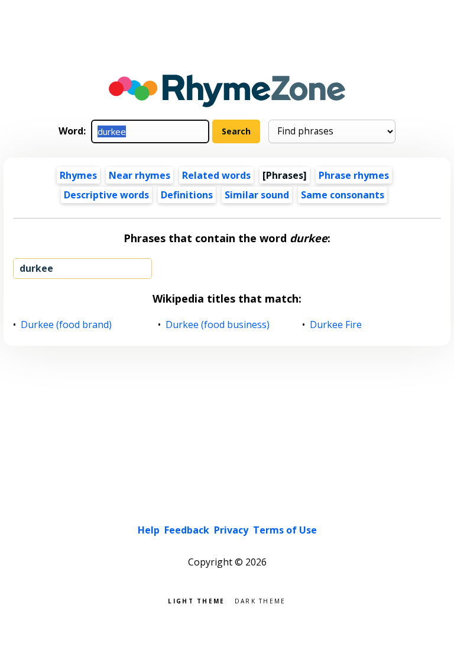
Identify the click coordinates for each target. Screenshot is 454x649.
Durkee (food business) (218, 325)
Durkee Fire (336, 325)
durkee (36, 268)
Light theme (196, 600)
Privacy (231, 529)
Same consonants (342, 194)
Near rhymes (139, 175)
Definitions (187, 194)
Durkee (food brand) (66, 325)
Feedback (186, 529)
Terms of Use (285, 529)
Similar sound (257, 194)
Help (149, 529)
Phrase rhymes (354, 175)
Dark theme (260, 600)
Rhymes (78, 175)
